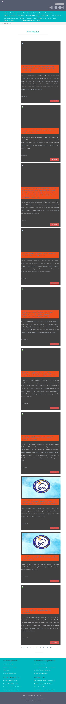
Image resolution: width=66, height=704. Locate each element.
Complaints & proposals (11, 18)
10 (51, 647)
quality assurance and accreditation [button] (14, 15)
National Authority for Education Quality (43, 683)
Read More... (54, 100)
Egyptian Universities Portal (40, 664)
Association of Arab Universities (10, 690)
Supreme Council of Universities (10, 683)
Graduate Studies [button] (32, 13)
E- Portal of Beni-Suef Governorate (42, 670)
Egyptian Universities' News (10, 667)
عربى (62, 3)
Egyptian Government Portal (40, 673)
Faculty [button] (12, 13)
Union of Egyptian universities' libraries (12, 686)
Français (57, 3)
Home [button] (6, 13)
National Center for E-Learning (41, 686)
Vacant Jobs (6, 670)
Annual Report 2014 (8, 664)
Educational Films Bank (32, 15)
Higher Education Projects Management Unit (44, 680)
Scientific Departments (40, 18)
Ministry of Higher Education (10, 680)
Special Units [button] (44, 15)
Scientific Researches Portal (9, 673)
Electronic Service (55, 15)
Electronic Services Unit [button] (45, 13)
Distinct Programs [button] (9, 20)
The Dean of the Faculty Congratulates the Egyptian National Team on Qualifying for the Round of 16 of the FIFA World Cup (38, 68)
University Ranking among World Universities (45, 667)
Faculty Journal (52, 18)
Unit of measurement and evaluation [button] (30, 20)
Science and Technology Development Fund (44, 690)
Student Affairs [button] (21, 13)
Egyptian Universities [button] (25, 18)
